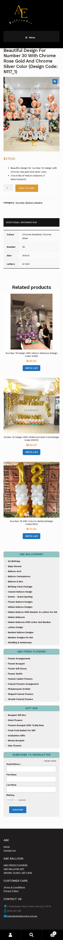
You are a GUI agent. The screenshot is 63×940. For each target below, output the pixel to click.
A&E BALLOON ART (14, 869)
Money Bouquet (16, 740)
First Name (11, 774)
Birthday (10, 795)
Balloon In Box (15, 581)
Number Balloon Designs (29, 202)
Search (31, 935)
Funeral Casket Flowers (20, 679)
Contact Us (10, 850)
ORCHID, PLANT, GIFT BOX (18, 872)
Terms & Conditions (14, 887)
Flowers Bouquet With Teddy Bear (26, 725)
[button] (54, 81)
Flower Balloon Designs (20, 602)
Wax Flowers (14, 745)
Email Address (13, 764)
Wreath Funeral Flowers (20, 699)
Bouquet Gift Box (17, 715)
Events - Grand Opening (20, 596)
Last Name (11, 785)
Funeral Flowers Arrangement (23, 684)
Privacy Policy (11, 891)
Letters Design (15, 627)
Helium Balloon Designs (20, 607)
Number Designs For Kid (20, 637)
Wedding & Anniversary (20, 642)
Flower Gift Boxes (17, 668)
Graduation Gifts (16, 735)
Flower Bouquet (16, 663)
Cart (48, 932)
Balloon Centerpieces (19, 576)
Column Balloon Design (20, 591)
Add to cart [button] (31, 367)
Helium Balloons (16, 617)
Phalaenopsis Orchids (19, 689)
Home (7, 846)
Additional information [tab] (21, 222)
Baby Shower (15, 566)
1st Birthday (14, 561)
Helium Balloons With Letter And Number (29, 622)
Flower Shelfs (15, 673)
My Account (10, 935)
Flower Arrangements (19, 658)
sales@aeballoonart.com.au (22, 916)
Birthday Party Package (20, 586)
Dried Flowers (15, 720)
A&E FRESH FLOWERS (16, 865)
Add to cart (27, 188)
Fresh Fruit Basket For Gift (21, 730)
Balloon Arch (14, 571)
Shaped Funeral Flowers (20, 694)
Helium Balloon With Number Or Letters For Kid (32, 612)
